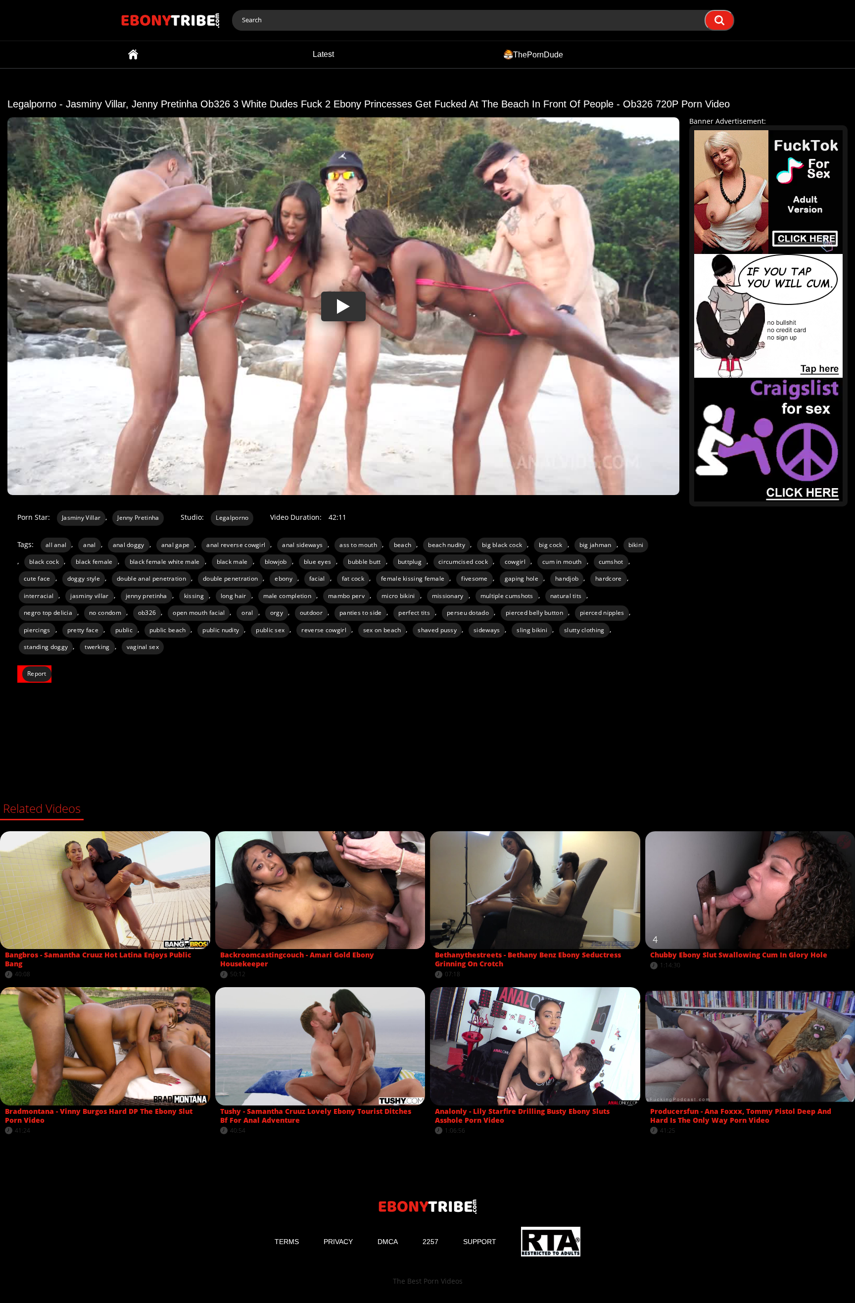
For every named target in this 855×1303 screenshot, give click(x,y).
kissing (194, 596)
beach (403, 545)
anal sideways (302, 545)
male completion (287, 596)
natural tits (566, 596)
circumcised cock (463, 561)
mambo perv (346, 596)
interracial (38, 596)
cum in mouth (562, 561)
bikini (636, 545)
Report (37, 673)
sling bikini (532, 630)
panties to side (360, 612)
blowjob (276, 561)
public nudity (220, 630)
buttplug (410, 561)
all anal (56, 545)
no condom (105, 612)
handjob (566, 578)
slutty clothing (584, 630)
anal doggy (128, 545)
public (124, 630)
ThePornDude (538, 54)
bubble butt (364, 561)
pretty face (82, 630)
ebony (283, 578)
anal (89, 545)
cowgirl (515, 561)
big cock (550, 545)
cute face (37, 578)
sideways (487, 630)
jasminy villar (89, 596)
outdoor (311, 612)
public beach (167, 630)
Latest (323, 54)
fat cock (353, 578)
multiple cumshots (506, 596)
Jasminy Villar (81, 517)
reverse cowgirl (323, 630)
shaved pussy (437, 630)
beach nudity (446, 545)
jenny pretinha (146, 596)
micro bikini (398, 596)
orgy (276, 612)
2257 (430, 1242)
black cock (44, 561)
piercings (37, 630)
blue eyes (318, 561)
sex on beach (382, 630)
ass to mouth (358, 545)
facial (317, 578)
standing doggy (46, 647)
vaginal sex (143, 647)
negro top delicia (48, 612)
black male (232, 561)
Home (133, 54)
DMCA (388, 1242)
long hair (233, 596)
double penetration (230, 578)
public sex (270, 630)
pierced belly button (534, 612)
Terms (287, 1242)
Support (479, 1242)
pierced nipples (602, 612)
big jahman (595, 545)
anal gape (175, 545)
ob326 (147, 612)
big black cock (502, 545)
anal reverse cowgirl (235, 545)
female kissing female (412, 578)
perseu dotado (468, 612)
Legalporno (232, 517)
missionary (448, 596)
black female (94, 561)
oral (247, 612)
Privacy (338, 1242)
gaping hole (521, 578)
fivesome (474, 578)
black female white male (165, 561)
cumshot (611, 561)
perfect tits (414, 612)
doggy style (83, 578)
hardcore (608, 578)
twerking (97, 647)
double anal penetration (151, 578)
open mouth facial (199, 612)
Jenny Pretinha (138, 517)
